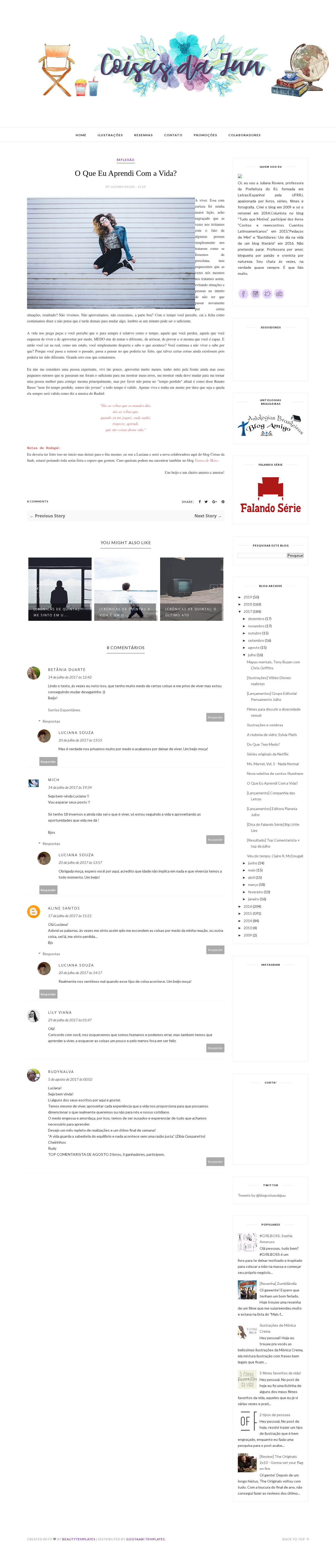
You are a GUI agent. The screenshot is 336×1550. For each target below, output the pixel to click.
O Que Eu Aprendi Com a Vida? (272, 783)
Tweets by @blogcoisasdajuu (262, 1195)
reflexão (126, 160)
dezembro (256, 618)
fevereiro (255, 892)
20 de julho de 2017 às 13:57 (80, 862)
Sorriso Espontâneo (64, 710)
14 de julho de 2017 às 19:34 (70, 787)
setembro (256, 640)
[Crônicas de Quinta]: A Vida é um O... (124, 612)
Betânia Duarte (67, 669)
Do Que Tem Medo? (263, 744)
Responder (215, 717)
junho (252, 863)
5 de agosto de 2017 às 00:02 (70, 1079)
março (253, 884)
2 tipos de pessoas (275, 1414)
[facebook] (243, 298)
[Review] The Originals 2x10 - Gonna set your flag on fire (281, 1462)
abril (251, 877)
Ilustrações (110, 135)
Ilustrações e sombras (265, 725)
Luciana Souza (76, 732)
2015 (248, 913)
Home (81, 135)
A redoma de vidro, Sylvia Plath (272, 734)
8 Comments (38, 501)
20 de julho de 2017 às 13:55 (80, 740)
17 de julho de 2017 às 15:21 (70, 915)
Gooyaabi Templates (145, 1539)
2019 (248, 597)
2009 (248, 935)
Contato (173, 135)
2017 (248, 611)
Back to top (294, 1539)
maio (252, 870)
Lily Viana (60, 1012)
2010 (248, 928)
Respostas (51, 721)
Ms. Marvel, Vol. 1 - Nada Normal (273, 763)
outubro (254, 633)
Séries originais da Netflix (267, 754)
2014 (248, 920)
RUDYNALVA (61, 1071)
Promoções (205, 135)
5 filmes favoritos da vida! (280, 1373)
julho (252, 655)
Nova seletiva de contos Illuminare (275, 773)
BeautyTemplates (78, 1539)
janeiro (253, 899)
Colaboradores (244, 135)
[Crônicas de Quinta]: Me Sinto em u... (57, 612)
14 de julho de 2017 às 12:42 (70, 677)
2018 (248, 604)
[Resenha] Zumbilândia (278, 1283)
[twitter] (267, 298)
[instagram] (255, 298)
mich (54, 779)
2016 (248, 906)
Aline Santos (64, 908)
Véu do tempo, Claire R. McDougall (275, 856)
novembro (256, 626)
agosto (254, 647)
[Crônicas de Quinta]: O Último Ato (191, 612)
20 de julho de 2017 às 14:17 (80, 972)
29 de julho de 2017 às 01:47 (70, 1020)
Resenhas (143, 135)
